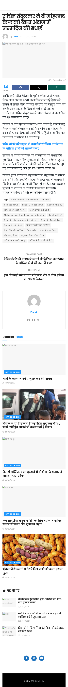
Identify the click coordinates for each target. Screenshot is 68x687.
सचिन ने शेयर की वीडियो (41, 240)
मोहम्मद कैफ (10, 235)
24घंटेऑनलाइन (38, 681)
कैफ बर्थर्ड (31, 230)
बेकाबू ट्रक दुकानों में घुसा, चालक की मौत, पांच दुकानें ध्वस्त (40, 600)
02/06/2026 (10, 529)
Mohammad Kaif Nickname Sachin (24, 215)
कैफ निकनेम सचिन (13, 230)
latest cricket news (15, 209)
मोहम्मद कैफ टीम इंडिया (32, 235)
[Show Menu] (64, 5)
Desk (15, 36)
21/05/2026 (9, 577)
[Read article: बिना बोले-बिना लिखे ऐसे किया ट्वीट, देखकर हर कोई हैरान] (9, 631)
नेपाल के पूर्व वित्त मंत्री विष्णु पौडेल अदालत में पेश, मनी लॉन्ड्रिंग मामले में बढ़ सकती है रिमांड (31, 425)
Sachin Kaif (55, 215)
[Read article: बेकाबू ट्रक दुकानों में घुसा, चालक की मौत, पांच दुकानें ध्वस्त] (9, 602)
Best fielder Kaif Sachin (24, 199)
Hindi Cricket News (33, 204)
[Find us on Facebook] (26, 658)
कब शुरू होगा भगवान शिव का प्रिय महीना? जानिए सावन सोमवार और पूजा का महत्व (32, 522)
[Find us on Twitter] (34, 658)
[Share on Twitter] (38, 87)
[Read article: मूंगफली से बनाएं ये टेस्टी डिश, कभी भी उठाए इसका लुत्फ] (34, 550)
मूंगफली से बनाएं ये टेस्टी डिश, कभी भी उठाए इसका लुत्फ (32, 571)
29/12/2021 (25, 635)
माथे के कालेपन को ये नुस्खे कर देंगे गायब (27, 379)
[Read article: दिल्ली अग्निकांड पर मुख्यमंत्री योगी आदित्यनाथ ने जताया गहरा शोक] (34, 453)
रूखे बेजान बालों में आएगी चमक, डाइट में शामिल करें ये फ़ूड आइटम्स (39, 615)
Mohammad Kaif (39, 209)
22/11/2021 (24, 607)
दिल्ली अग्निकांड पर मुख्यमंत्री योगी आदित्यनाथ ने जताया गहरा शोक (32, 474)
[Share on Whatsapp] (57, 87)
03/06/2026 (9, 480)
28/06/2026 (10, 383)
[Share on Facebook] (20, 87)
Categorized (12, 372)
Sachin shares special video (20, 220)
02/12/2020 (30, 36)
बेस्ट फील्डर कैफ (48, 230)
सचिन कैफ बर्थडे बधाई (14, 240)
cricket (46, 199)
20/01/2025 (25, 621)
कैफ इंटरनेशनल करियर (38, 225)
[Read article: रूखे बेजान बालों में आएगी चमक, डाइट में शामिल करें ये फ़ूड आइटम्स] (9, 616)
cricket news (11, 204)
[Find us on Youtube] (41, 658)
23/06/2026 (9, 432)
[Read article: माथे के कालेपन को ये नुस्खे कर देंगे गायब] (34, 359)
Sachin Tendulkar (51, 220)
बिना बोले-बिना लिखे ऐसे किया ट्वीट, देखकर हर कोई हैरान (41, 629)
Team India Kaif (13, 225)
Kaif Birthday (54, 204)
